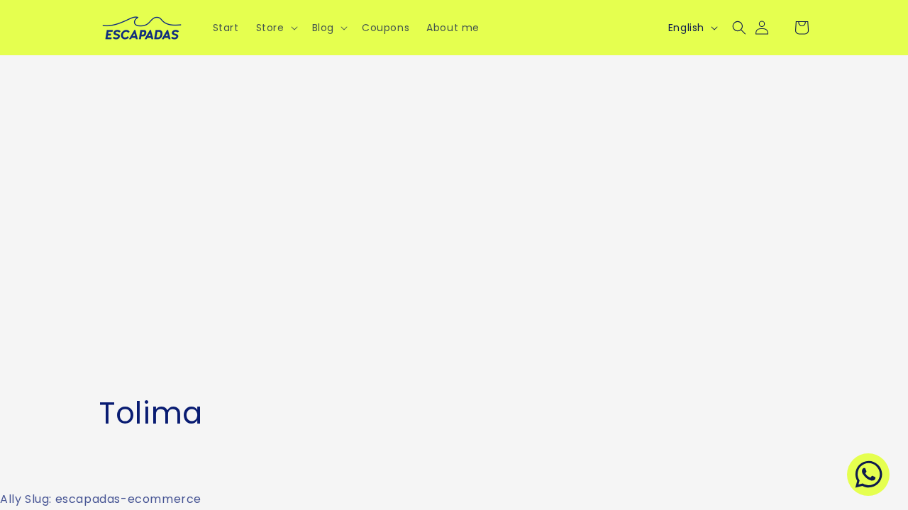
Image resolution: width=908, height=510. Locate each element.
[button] (276, 27)
